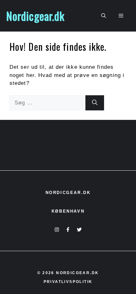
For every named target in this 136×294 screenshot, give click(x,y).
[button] (103, 15)
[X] (79, 229)
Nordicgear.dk (35, 16)
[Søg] (94, 102)
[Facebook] (67, 229)
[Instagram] (56, 229)
